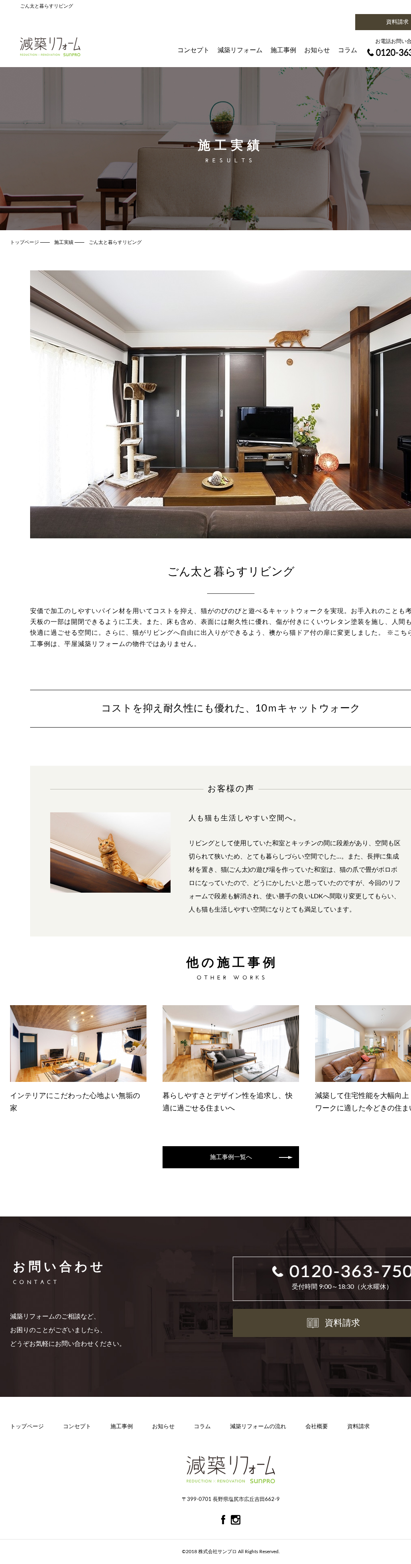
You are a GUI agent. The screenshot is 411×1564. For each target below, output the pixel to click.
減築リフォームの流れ (258, 1426)
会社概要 (316, 1426)
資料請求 (358, 1426)
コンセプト (193, 50)
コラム (347, 50)
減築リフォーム (240, 50)
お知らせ (317, 50)
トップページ (27, 1426)
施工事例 (283, 50)
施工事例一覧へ (231, 1157)
